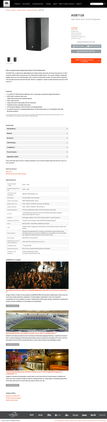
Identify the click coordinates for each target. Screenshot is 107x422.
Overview (74, 28)
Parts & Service (76, 33)
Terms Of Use (97, 420)
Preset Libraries (12, 152)
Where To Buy (73, 420)
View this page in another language (84, 60)
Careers (84, 420)
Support (78, 4)
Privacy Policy (90, 420)
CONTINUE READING (12, 305)
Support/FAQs (76, 38)
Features (74, 29)
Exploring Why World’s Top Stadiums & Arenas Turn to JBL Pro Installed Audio (30, 333)
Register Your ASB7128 (13, 396)
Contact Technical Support (13, 398)
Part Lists (9, 171)
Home (7, 10)
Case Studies (26, 4)
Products (17, 4)
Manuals (9, 133)
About (55, 4)
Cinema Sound (21, 10)
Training (48, 4)
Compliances (11, 147)
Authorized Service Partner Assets (16, 174)
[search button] (104, 4)
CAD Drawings (11, 142)
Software (67, 420)
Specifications (11, 128)
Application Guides (12, 156)
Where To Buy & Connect (66, 4)
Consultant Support (87, 51)
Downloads (75, 31)
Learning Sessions (37, 4)
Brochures (10, 138)
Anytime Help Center (12, 400)
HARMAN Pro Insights (78, 36)
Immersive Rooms (32, 10)
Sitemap (104, 420)
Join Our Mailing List (59, 420)
